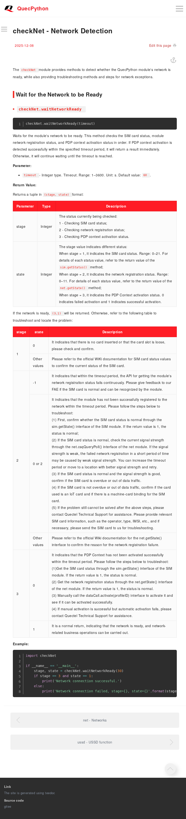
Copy (170, 123)
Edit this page (160, 45)
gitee (7, 806)
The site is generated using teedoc (29, 793)
